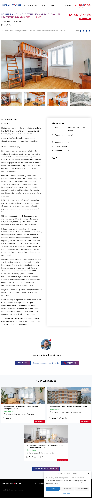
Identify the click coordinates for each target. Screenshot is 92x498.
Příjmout (52, 488)
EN (75, 5)
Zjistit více (23, 363)
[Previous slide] (3, 99)
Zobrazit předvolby (82, 488)
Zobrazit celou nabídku (46, 469)
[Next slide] (88, 99)
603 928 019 (71, 363)
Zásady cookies (66, 493)
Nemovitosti (33, 5)
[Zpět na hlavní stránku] (11, 5)
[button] (88, 473)
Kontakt (68, 5)
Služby (43, 5)
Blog (60, 5)
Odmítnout (67, 488)
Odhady (52, 5)
